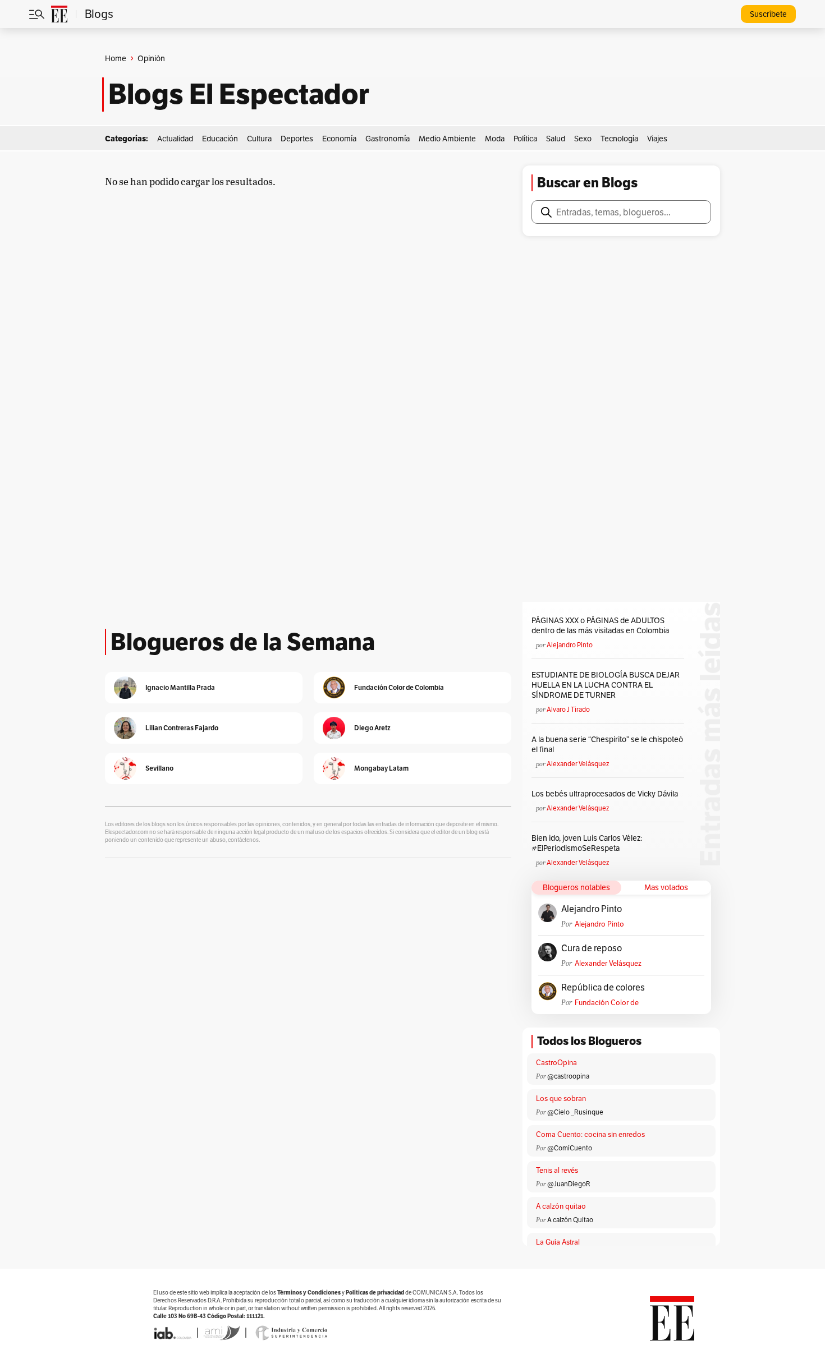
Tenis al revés (557, 1170)
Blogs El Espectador (238, 94)
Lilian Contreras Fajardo (181, 728)
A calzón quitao (561, 1206)
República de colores (603, 987)
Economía (339, 138)
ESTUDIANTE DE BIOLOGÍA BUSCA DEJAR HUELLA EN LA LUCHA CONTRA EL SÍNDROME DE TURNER (605, 685)
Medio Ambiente (447, 138)
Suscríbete (768, 14)
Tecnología (619, 138)
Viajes (657, 138)
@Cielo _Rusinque (575, 1112)
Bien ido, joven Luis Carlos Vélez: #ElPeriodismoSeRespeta (586, 843)
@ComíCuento (569, 1148)
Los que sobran (561, 1098)
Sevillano (159, 768)
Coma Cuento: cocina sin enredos (590, 1134)
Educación (220, 138)
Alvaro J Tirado (568, 709)
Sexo (583, 138)
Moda (495, 138)
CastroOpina (556, 1062)
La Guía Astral (558, 1242)
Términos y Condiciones (309, 1292)
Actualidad (175, 138)
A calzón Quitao (570, 1219)
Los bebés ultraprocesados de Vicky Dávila (606, 794)
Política (525, 138)
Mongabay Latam (381, 768)
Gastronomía (387, 138)
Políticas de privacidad (375, 1292)
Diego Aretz (372, 728)
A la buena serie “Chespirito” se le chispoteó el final (607, 744)
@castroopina (568, 1076)
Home (115, 58)
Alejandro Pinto (570, 645)
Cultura (259, 138)
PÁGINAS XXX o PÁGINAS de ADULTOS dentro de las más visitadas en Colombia (600, 625)
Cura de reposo (591, 948)
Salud (555, 138)
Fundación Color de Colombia (607, 1002)
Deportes (297, 138)
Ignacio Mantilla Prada (180, 687)
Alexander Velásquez (578, 763)
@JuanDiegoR (568, 1184)
